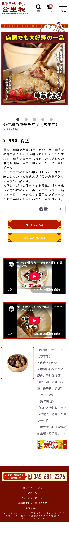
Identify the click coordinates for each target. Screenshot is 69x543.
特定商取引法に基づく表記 (32, 503)
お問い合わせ (33, 508)
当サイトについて (33, 487)
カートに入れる (34, 225)
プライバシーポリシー (33, 497)
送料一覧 (33, 492)
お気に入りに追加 (34, 238)
